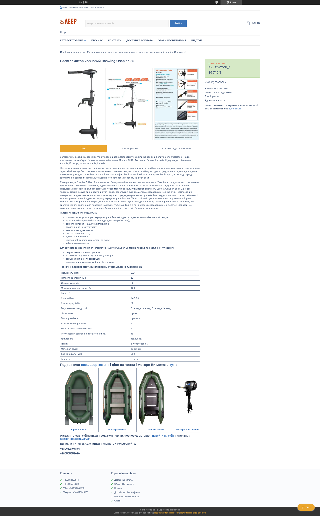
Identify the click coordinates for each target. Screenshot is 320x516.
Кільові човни (156, 429)
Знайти (178, 23)
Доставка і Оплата (139, 40)
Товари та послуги (75, 52)
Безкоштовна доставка (216, 88)
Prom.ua (176, 510)
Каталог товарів (72, 40)
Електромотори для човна (120, 52)
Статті (117, 500)
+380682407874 (71, 480)
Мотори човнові (95, 52)
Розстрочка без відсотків (126, 496)
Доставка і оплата (123, 480)
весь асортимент (95, 365)
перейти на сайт (163, 435)
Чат (308, 507)
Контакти (114, 40)
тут (173, 365)
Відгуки (196, 40)
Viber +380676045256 (73, 488)
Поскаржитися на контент (166, 513)
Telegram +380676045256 (75, 492)
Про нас (97, 40)
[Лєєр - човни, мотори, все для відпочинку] (72, 21)
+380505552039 (71, 484)
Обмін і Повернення (172, 40)
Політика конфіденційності (193, 513)
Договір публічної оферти (127, 492)
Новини (118, 488)
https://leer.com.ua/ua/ (75, 438)
